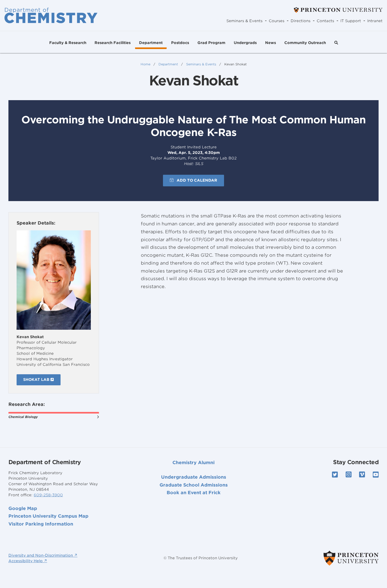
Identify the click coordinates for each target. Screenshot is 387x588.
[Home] (50, 15)
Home (145, 64)
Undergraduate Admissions (193, 477)
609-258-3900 (48, 495)
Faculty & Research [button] (67, 43)
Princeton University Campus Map (48, 516)
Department (168, 64)
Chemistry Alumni (193, 462)
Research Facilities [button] (113, 43)
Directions (300, 21)
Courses (276, 21)
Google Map (22, 508)
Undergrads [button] (245, 43)
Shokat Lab (37, 379)
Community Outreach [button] (305, 43)
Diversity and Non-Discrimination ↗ (42, 555)
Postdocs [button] (180, 43)
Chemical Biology (23, 417)
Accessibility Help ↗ (27, 561)
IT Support (350, 21)
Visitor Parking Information (40, 524)
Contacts (325, 21)
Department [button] (151, 43)
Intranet (375, 21)
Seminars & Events (244, 21)
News (270, 43)
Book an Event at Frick (194, 492)
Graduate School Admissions (194, 485)
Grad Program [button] (211, 43)
